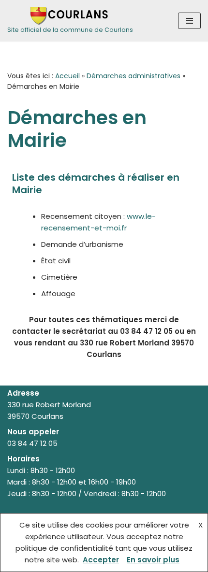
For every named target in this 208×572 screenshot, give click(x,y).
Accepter (101, 560)
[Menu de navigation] (189, 21)
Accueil (67, 76)
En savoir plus (153, 560)
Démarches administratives (133, 76)
